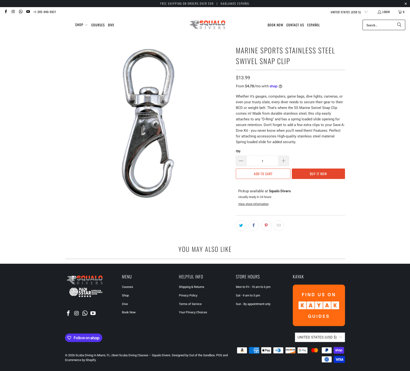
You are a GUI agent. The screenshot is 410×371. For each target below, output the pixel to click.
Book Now (129, 312)
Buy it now (318, 173)
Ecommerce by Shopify (80, 360)
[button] (81, 25)
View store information (253, 204)
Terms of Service (190, 304)
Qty (238, 151)
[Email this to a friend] (279, 225)
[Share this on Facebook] (253, 225)
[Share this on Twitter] (241, 225)
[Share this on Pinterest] (266, 225)
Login (386, 12)
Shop (125, 295)
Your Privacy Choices (193, 312)
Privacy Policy (188, 295)
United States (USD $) (346, 12)
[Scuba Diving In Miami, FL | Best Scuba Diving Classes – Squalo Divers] (207, 25)
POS (219, 355)
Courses (127, 287)
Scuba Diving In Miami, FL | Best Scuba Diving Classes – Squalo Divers (122, 355)
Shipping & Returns (191, 287)
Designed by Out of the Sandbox (193, 355)
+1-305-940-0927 (44, 12)
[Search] (399, 25)
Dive (125, 304)
